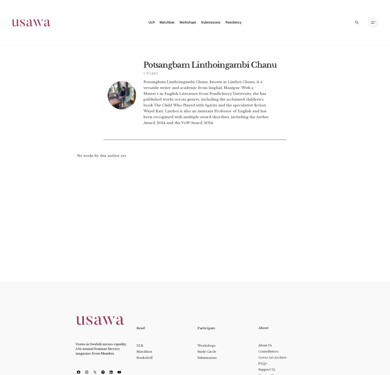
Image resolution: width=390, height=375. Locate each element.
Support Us (266, 369)
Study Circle (206, 352)
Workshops (206, 345)
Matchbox (144, 352)
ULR (139, 345)
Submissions (207, 358)
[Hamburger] (373, 22)
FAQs (262, 363)
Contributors (268, 351)
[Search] (357, 22)
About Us (265, 345)
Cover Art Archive (272, 357)
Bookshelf (144, 358)
